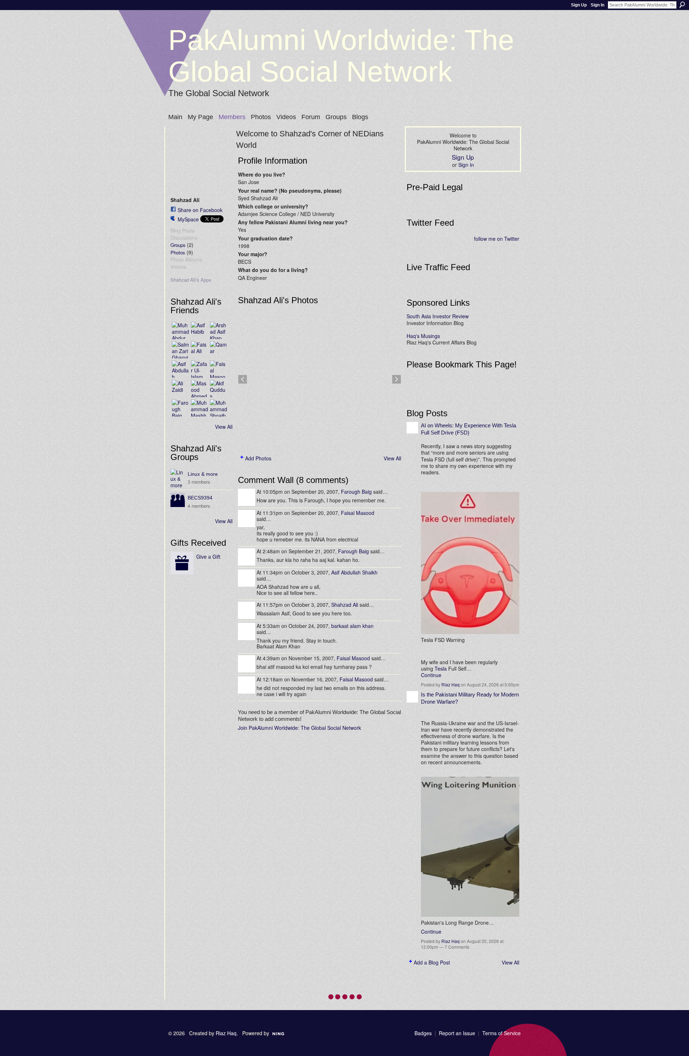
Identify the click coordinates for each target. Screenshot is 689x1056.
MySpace (188, 219)
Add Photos (258, 458)
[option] (319, 379)
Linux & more (203, 474)
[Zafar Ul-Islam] (199, 369)
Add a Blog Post (432, 962)
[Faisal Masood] (218, 369)
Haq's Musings (423, 335)
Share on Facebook (200, 209)
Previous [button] (242, 379)
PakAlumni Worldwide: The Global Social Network (341, 56)
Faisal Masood (357, 512)
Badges (423, 1033)
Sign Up (579, 5)
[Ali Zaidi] (180, 388)
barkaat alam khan (352, 625)
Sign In (597, 5)
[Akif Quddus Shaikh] (218, 388)
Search (682, 4)
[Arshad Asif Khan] (218, 330)
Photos (177, 252)
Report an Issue (457, 1033)
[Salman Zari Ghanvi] (180, 349)
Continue (431, 675)
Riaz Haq (450, 684)
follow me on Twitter (496, 238)
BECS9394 (200, 498)
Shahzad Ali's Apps (190, 279)
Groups (178, 244)
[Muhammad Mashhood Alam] (199, 408)
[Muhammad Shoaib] (218, 408)
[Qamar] (218, 349)
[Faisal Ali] (199, 349)
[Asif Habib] (199, 330)
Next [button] (396, 379)
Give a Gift (208, 556)
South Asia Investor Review (438, 316)
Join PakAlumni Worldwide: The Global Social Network (299, 727)
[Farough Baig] (180, 408)
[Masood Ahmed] (199, 388)
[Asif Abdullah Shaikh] (180, 369)
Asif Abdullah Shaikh (354, 572)
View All (224, 426)
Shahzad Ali (344, 604)
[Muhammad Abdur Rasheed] (180, 330)
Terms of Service (501, 1033)
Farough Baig (356, 491)
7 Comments (457, 947)
